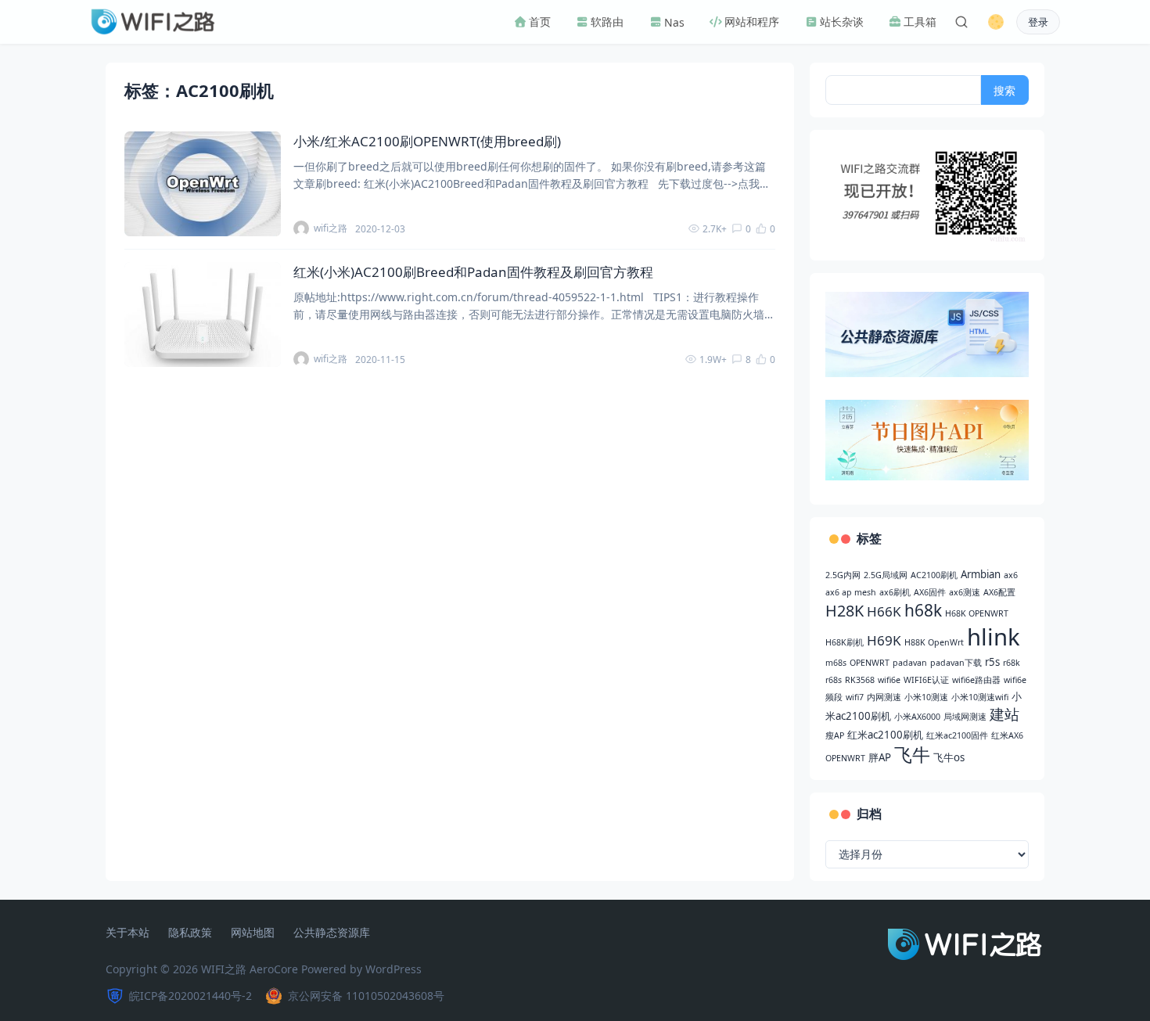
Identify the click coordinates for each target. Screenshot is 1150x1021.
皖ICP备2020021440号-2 (190, 995)
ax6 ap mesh (850, 592)
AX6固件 (930, 592)
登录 (1038, 22)
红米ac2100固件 (957, 735)
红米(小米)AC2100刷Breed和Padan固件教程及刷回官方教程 (473, 272)
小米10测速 (926, 697)
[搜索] (961, 22)
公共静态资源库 (331, 933)
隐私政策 (190, 933)
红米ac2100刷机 (885, 735)
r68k (1011, 662)
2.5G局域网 (885, 575)
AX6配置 (999, 592)
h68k (923, 610)
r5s (992, 662)
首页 (539, 21)
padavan (910, 662)
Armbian (981, 574)
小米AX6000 (917, 716)
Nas (674, 22)
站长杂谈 (841, 21)
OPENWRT (869, 662)
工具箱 (919, 21)
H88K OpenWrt (934, 642)
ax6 (1011, 575)
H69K (884, 640)
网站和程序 (751, 21)
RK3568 (860, 679)
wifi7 (855, 697)
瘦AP (834, 735)
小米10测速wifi (979, 697)
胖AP (879, 757)
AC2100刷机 (934, 575)
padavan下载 (956, 662)
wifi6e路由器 (976, 679)
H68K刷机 (844, 642)
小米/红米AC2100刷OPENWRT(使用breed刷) (427, 141)
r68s (833, 679)
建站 (1004, 714)
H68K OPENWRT (976, 613)
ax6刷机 (895, 592)
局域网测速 (964, 716)
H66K (884, 611)
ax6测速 (964, 592)
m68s (835, 662)
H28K (844, 610)
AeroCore (274, 969)
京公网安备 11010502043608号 (366, 995)
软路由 (606, 21)
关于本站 (127, 933)
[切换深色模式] (996, 22)
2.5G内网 (843, 575)
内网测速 (884, 697)
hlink (993, 637)
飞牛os (949, 757)
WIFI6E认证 (926, 679)
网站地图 (253, 933)
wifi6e (889, 679)
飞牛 (912, 754)
